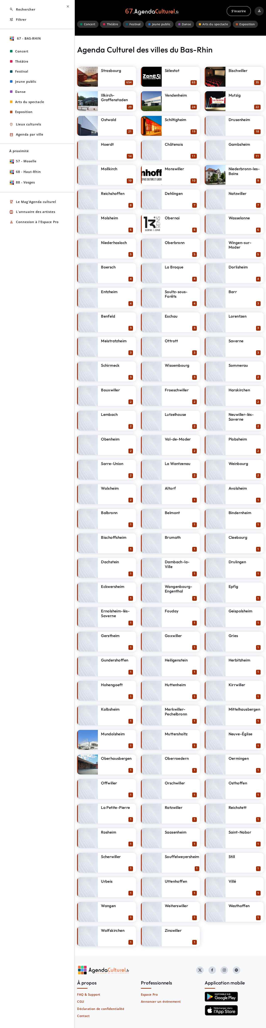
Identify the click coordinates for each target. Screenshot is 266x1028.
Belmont (172, 512)
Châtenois (174, 144)
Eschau (171, 316)
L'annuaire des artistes (32, 212)
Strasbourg (111, 70)
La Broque (174, 267)
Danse (186, 24)
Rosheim (108, 832)
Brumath (173, 537)
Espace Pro (149, 994)
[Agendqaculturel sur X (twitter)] (200, 970)
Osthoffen (238, 782)
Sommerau (238, 365)
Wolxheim (110, 488)
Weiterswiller (176, 905)
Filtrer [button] (17, 19)
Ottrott (171, 340)
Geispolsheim (240, 610)
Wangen (108, 905)
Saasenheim (175, 832)
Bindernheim (240, 512)
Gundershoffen (114, 660)
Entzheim (109, 291)
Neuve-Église (240, 733)
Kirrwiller (237, 684)
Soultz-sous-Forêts (176, 294)
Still (232, 856)
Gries (233, 635)
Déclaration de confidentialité (100, 1009)
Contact (83, 1016)
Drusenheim (239, 119)
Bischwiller (238, 70)
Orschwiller (175, 782)
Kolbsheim (110, 709)
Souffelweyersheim (182, 856)
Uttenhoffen (176, 881)
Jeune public (161, 24)
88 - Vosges (25, 182)
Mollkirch (109, 168)
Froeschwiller (177, 389)
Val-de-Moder (178, 439)
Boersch (108, 267)
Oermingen (239, 758)
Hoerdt (107, 144)
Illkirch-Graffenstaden (114, 97)
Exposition (247, 24)
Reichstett (238, 807)
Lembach (109, 414)
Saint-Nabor (240, 832)
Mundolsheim (113, 733)
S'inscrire (239, 11)
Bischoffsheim (113, 537)
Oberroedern (177, 758)
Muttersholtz (176, 733)
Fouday (172, 610)
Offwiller (109, 782)
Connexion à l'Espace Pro (34, 222)
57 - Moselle (26, 161)
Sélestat (172, 70)
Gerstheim (110, 635)
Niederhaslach (114, 242)
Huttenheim (175, 684)
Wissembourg (177, 365)
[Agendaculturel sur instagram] (224, 970)
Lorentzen (238, 316)
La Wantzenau (178, 463)
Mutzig (235, 95)
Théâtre (112, 24)
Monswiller (174, 168)
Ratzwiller (173, 807)
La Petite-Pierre (115, 807)
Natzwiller (238, 193)
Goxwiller (173, 635)
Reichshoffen (112, 193)
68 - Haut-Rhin (28, 172)
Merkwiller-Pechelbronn (176, 711)
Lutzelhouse (175, 414)
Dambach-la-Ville (177, 564)
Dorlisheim (238, 267)
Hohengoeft (112, 684)
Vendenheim (176, 95)
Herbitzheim (239, 660)
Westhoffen (239, 905)
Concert (89, 24)
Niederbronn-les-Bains (244, 171)
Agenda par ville (26, 134)
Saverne (236, 340)
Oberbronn (175, 242)
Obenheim (110, 439)
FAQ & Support (88, 994)
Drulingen (237, 561)
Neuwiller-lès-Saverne (241, 417)
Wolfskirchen (112, 930)
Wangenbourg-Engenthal (178, 589)
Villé (232, 881)
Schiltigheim (175, 119)
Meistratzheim (114, 340)
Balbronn (109, 512)
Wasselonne (239, 217)
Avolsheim (238, 488)
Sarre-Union (112, 463)
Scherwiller (111, 856)
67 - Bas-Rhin (28, 38)
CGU (80, 1001)
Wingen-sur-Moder (240, 245)
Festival (134, 24)
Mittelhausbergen (244, 709)
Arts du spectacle (215, 24)
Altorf (170, 488)
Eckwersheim (112, 586)
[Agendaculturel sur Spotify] (236, 970)
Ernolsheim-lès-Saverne (115, 613)
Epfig (233, 586)
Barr (233, 291)
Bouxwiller (110, 389)
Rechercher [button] (22, 9)
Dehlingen (174, 193)
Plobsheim (238, 439)
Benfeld (108, 316)
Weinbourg (238, 463)
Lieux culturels (25, 124)
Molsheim (109, 217)
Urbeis (106, 881)
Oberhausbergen (116, 758)
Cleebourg (238, 537)
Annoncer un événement (161, 1001)
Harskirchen (239, 389)
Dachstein (110, 561)
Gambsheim (239, 144)
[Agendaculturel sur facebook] (212, 970)
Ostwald (108, 119)
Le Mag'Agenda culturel (32, 201)
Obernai (172, 217)
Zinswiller (173, 930)
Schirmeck (110, 365)
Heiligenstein (176, 660)
